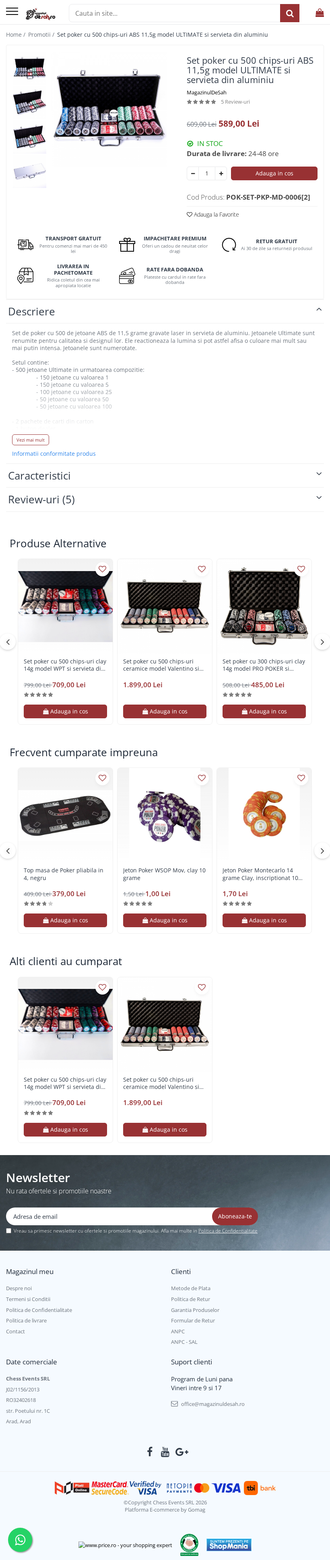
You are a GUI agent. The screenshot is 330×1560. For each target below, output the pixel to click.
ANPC (178, 1331)
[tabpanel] (109, 109)
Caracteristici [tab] (39, 475)
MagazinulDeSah (207, 92)
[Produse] (12, 12)
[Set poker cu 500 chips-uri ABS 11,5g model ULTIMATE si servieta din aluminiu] (109, 109)
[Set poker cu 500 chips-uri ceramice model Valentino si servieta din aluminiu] (165, 606)
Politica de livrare (26, 1320)
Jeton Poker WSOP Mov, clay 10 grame (164, 874)
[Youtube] (165, 1452)
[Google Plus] (180, 1452)
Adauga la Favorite (215, 214)
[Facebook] (150, 1452)
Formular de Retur (193, 1320)
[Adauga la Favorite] (102, 569)
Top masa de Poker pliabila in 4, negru (63, 874)
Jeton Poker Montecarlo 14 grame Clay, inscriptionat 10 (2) (260, 874)
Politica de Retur (190, 1299)
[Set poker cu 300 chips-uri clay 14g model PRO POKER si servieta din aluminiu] (264, 606)
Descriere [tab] (31, 311)
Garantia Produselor (195, 1310)
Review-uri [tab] (41, 499)
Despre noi (19, 1288)
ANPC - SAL (184, 1341)
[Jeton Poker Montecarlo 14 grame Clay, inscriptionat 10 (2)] (264, 815)
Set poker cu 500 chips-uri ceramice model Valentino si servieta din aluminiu (161, 665)
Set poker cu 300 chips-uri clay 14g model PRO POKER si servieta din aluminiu (264, 665)
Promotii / (42, 34)
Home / (16, 34)
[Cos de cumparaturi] (320, 13)
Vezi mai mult (30, 440)
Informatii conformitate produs (54, 453)
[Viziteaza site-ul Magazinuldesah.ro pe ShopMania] (229, 1545)
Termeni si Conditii (28, 1299)
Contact (15, 1331)
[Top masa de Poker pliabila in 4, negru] (65, 815)
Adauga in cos (274, 173)
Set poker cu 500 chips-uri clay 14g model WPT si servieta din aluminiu (65, 665)
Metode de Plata (190, 1288)
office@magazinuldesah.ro (212, 1404)
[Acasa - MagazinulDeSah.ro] (40, 14)
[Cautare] (289, 13)
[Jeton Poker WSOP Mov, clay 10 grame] (165, 815)
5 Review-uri (235, 101)
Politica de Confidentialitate (228, 1230)
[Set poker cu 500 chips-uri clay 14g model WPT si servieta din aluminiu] (65, 606)
